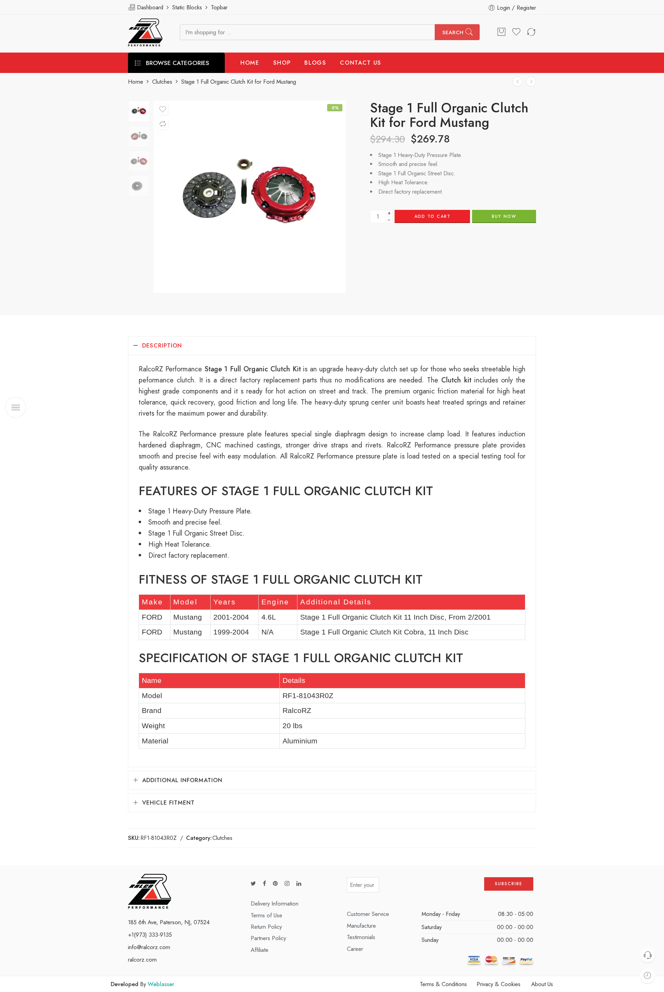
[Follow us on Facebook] (264, 884)
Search (453, 32)
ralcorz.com (142, 959)
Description (162, 345)
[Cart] (501, 32)
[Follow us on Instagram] (287, 884)
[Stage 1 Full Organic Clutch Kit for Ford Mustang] (139, 111)
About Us (542, 984)
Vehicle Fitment (168, 802)
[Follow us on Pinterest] (275, 884)
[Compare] (162, 124)
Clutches (162, 82)
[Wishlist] (162, 109)
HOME (249, 62)
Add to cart (432, 216)
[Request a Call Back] (647, 955)
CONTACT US (360, 62)
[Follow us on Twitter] (253, 884)
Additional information (182, 780)
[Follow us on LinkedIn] (298, 884)
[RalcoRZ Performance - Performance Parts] (145, 32)
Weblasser (161, 984)
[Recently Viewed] (647, 975)
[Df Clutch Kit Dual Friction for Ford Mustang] (531, 81)
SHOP (282, 62)
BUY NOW (504, 216)
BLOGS (315, 62)
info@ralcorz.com (149, 947)
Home (135, 82)
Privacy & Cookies (498, 984)
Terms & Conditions (443, 984)
